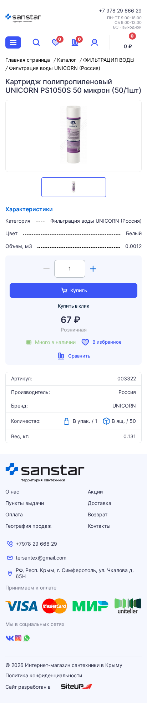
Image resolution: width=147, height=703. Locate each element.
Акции (95, 492)
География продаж (28, 526)
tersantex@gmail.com (41, 558)
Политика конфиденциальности (43, 675)
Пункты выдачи (24, 503)
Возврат (97, 514)
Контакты (99, 526)
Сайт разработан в (28, 687)
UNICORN (124, 406)
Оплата (14, 514)
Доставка (99, 503)
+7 (102, 10)
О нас (12, 492)
